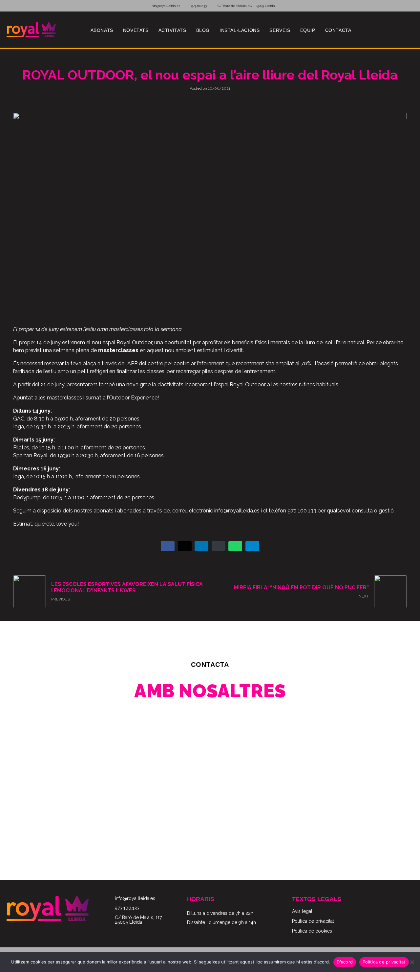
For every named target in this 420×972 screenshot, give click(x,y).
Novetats (136, 30)
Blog (203, 30)
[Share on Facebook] (168, 546)
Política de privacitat (384, 961)
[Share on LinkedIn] (201, 546)
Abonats (102, 30)
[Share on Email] (218, 546)
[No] (412, 962)
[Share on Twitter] (185, 546)
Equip (307, 30)
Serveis (279, 30)
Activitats (172, 30)
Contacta (338, 30)
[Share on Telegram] (252, 546)
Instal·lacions (240, 30)
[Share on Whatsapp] (235, 546)
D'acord (345, 961)
